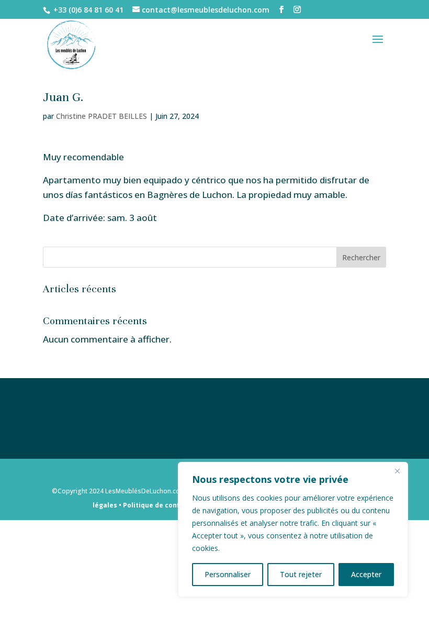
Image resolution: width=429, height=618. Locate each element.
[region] (293, 529)
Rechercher (361, 257)
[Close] (397, 471)
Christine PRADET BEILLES (101, 116)
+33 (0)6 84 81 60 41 (88, 10)
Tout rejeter (301, 574)
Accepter (366, 574)
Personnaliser (228, 574)
